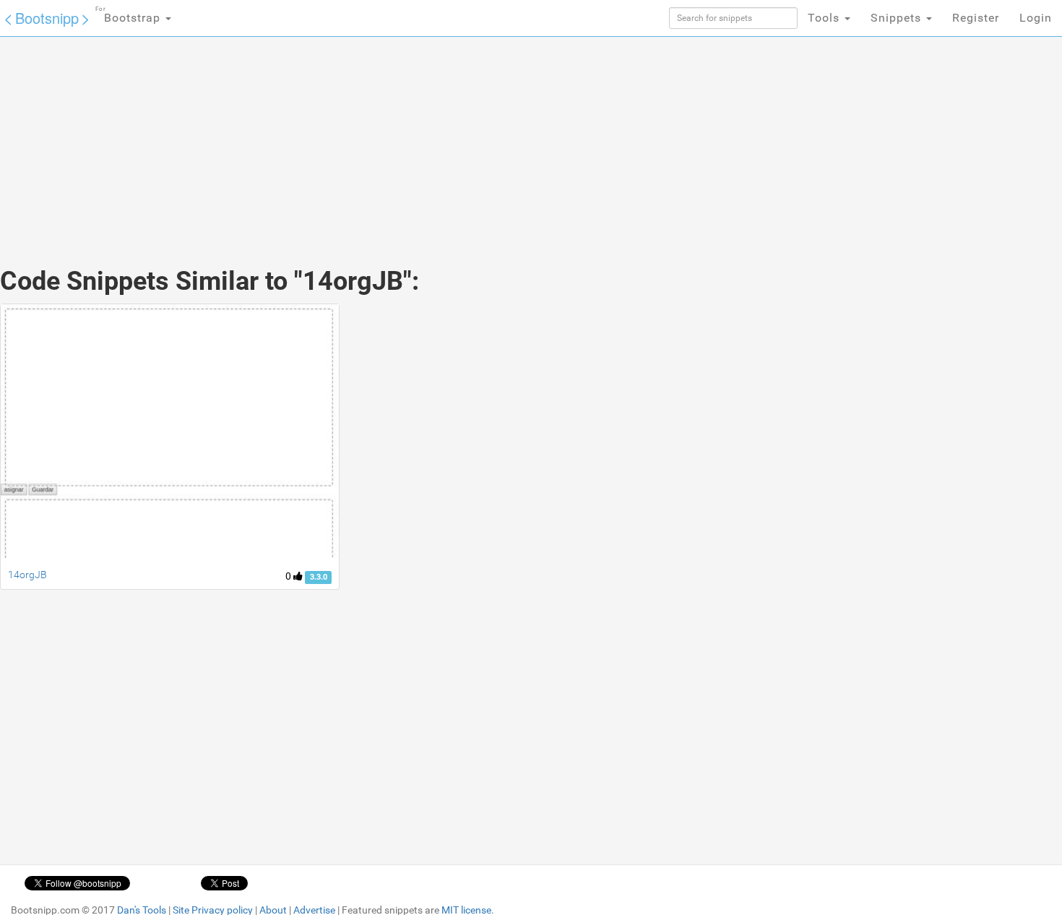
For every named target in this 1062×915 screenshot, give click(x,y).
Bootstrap (129, 15)
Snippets (898, 18)
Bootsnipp (47, 17)
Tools (825, 18)
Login (1035, 18)
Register (975, 18)
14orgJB (27, 574)
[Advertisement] (422, 137)
